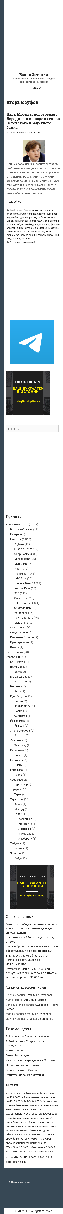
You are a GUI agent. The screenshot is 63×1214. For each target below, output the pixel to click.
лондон (35, 228)
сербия (33, 235)
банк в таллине (19, 1093)
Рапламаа (16, 770)
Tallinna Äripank (23, 603)
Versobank (20, 613)
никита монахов (35, 231)
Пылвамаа (17, 750)
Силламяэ (20, 716)
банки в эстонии (16, 1101)
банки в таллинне (33, 1097)
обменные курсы (38, 1130)
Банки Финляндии (17, 1055)
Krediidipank (16, 210)
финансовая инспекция (23, 1152)
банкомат (10, 1105)
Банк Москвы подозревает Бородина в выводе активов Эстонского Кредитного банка (33, 121)
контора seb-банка (38, 1122)
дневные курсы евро (44, 1113)
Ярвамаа (15, 853)
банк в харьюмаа (47, 1093)
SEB (16, 593)
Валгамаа (16, 666)
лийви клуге (23, 228)
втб (18, 224)
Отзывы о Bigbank (35, 999)
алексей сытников (47, 213)
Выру (17, 691)
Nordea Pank (22, 588)
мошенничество (20, 1131)
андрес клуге (32, 217)
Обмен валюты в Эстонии (22, 1070)
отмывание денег (17, 1147)
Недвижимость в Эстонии (22, 1065)
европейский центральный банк (22, 1118)
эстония (25, 238)
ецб (28, 1122)
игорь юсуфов (47, 224)
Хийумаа (15, 843)
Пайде (18, 858)
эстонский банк (16, 1161)
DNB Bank (20, 563)
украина (15, 238)
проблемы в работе (37, 1147)
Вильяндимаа (18, 676)
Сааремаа (16, 779)
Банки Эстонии (33, 74)
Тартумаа (16, 789)
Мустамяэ (24, 833)
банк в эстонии (15, 1097)
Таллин (18, 814)
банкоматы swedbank (35, 1106)
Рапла (18, 774)
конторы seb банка (23, 1127)
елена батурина (29, 224)
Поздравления (19, 632)
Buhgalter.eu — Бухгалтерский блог (28, 1036)
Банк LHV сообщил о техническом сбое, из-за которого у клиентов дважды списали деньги (32, 928)
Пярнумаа (16, 760)
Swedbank (20, 598)
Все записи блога (33, 210)
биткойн (26, 1110)
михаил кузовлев (16, 231)
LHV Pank (20, 578)
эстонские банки (41, 1157)
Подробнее (14, 201)
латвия (9, 1130)
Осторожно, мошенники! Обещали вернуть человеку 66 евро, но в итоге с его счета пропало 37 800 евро (31, 973)
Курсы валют (14, 652)
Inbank (18, 568)
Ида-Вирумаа (18, 696)
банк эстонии (51, 1105)
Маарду (19, 809)
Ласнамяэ (24, 828)
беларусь (35, 220)
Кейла (18, 804)
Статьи (14, 647)
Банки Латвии (15, 1050)
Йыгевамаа (17, 720)
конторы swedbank (39, 1126)
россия (24, 235)
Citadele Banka (23, 549)
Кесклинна (25, 819)
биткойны (35, 1110)
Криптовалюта (23, 617)
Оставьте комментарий (22, 242)
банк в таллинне (32, 1093)
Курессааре (21, 784)
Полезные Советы (22, 637)
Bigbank (19, 544)
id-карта (9, 1093)
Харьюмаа (16, 799)
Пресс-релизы (19, 642)
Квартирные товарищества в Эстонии (30, 1060)
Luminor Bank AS (24, 583)
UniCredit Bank (23, 608)
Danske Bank (22, 558)
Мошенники (21, 622)
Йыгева (19, 725)
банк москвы (22, 220)
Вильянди (20, 681)
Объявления (18, 627)
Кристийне (25, 823)
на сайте (19, 1182)
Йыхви (18, 701)
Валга (18, 671)
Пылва (18, 755)
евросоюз (22, 1122)
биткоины (18, 1110)
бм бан (45, 220)
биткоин (9, 1110)
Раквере (19, 735)
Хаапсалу (20, 745)
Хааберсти (25, 838)
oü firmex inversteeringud (23, 213)
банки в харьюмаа (48, 1097)
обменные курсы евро (20, 1134)
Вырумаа (16, 686)
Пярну (18, 765)
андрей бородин (15, 217)
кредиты (52, 1127)
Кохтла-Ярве (22, 706)
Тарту (17, 794)
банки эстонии (36, 1101)
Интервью (16, 534)
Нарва (18, 711)
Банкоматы (17, 662)
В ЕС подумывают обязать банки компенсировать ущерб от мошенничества (27, 960)
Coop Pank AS (23, 554)
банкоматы (21, 1105)
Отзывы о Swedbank (39, 995)
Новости (48, 210)
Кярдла (19, 848)
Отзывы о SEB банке (39, 1018)
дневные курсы (21, 1113)
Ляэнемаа (16, 740)
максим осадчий (49, 228)
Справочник (13, 657)
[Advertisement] (31, 41)
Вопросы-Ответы (21, 529)
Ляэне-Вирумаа (20, 730)
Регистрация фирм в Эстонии (25, 1075)
